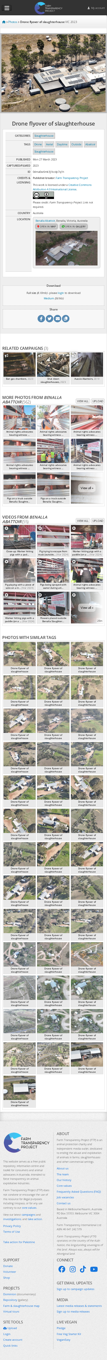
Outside (76, 144)
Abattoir (90, 144)
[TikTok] (83, 1269)
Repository (15, 1300)
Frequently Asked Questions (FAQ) (79, 1191)
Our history (64, 1180)
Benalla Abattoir (45, 220)
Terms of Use (11, 1231)
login (61, 293)
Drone (38, 144)
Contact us (63, 1203)
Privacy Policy (12, 1226)
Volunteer (9, 1271)
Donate (8, 1266)
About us (62, 1168)
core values (29, 1207)
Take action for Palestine (19, 1242)
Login (6, 1334)
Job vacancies (65, 1197)
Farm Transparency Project (72, 178)
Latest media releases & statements (79, 1306)
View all (83, 401)
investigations (12, 1219)
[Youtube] (94, 1269)
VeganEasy (63, 1339)
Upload (98, 401)
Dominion (19, 1294)
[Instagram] (72, 1269)
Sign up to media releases (73, 1311)
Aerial (49, 144)
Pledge (61, 1328)
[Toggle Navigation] (7, 8)
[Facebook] (62, 1269)
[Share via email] (57, 318)
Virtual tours (11, 1311)
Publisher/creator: (44, 178)
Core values (64, 1185)
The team (63, 1174)
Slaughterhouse (44, 135)
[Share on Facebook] (41, 318)
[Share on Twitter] (49, 318)
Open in (47, 226)
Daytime (62, 144)
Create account (12, 1339)
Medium (49, 298)
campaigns (28, 1214)
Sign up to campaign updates (75, 1289)
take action (35, 1219)
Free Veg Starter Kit (69, 1334)
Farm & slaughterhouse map (21, 1306)
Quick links (10, 1345)
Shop (6, 1277)
